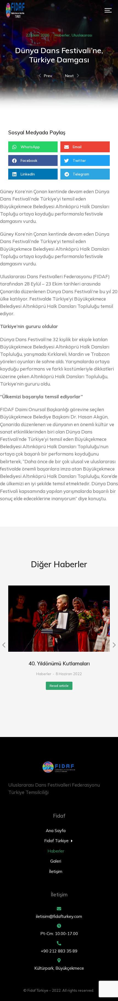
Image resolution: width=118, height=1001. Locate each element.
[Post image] (59, 619)
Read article (59, 686)
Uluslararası (82, 35)
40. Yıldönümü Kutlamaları (59, 663)
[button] (108, 10)
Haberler (62, 35)
